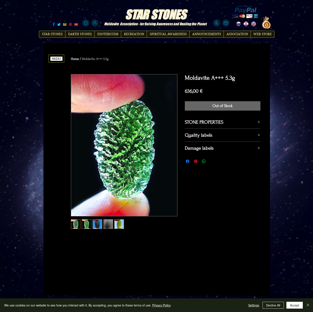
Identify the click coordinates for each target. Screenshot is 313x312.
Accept (294, 305)
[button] (266, 25)
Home (75, 59)
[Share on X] (211, 161)
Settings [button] (253, 305)
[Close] (307, 305)
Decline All (273, 305)
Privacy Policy (161, 305)
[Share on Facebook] (187, 161)
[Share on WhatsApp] (203, 161)
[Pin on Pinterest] (195, 161)
